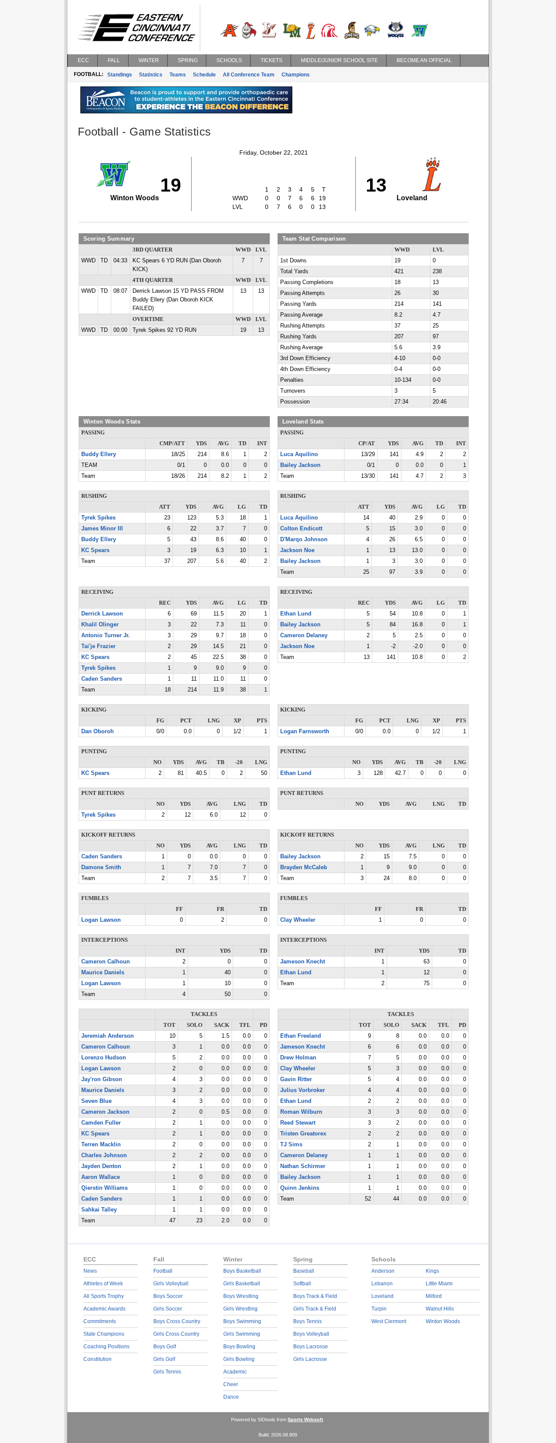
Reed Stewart (297, 1123)
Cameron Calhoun (105, 962)
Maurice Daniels (102, 973)
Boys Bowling (239, 1347)
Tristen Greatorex (303, 1134)
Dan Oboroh (97, 731)
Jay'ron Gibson (101, 1079)
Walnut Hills (440, 1309)
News (90, 1271)
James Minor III (102, 529)
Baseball (303, 1271)
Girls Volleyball (171, 1284)
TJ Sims (291, 1145)
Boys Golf (164, 1347)
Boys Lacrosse (310, 1347)
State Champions (103, 1334)
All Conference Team (249, 75)
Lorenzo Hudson (103, 1058)
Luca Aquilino (299, 454)
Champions (295, 75)
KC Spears (95, 550)
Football (162, 1271)
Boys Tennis (307, 1321)
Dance (231, 1397)
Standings (119, 75)
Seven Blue (96, 1101)
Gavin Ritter (296, 1079)
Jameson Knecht (302, 962)
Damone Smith (101, 867)
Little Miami (439, 1284)
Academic (235, 1372)
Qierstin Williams (104, 1188)
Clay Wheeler (297, 920)
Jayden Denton (101, 1166)
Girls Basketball (241, 1284)
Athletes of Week (103, 1284)
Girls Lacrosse (310, 1359)
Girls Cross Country (176, 1334)
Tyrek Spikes (98, 518)
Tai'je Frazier (98, 646)
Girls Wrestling (240, 1309)
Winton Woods (443, 1321)
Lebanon (382, 1284)
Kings (432, 1271)
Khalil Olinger (100, 625)
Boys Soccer (168, 1296)
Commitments (99, 1321)
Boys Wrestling (240, 1296)
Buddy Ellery (98, 454)
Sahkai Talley (99, 1210)
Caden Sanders (101, 679)
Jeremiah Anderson (107, 1036)
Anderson (382, 1271)
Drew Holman (298, 1058)
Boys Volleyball (311, 1334)
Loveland (382, 1296)
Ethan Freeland (300, 1036)
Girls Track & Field (314, 1309)
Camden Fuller (101, 1123)
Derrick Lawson (102, 614)
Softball (302, 1284)
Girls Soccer (167, 1309)
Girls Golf (164, 1359)
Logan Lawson (101, 920)
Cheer (230, 1384)
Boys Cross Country (176, 1321)
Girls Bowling (239, 1359)
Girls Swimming (241, 1334)
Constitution (97, 1359)
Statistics (150, 75)
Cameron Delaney (304, 635)
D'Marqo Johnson (304, 539)
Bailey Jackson (300, 465)
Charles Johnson (104, 1155)
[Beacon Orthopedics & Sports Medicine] (186, 111)
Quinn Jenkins (299, 1188)
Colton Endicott (301, 529)
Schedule (204, 75)
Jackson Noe (297, 550)
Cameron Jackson (105, 1112)
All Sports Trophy (103, 1296)
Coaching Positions (106, 1347)
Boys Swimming (242, 1321)
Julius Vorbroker (302, 1090)
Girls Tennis (167, 1372)
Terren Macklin (101, 1145)
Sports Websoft (305, 1419)
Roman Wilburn (301, 1112)
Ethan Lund (295, 614)
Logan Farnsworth (304, 731)
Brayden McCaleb (303, 867)
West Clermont (388, 1321)
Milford (434, 1296)
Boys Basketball (242, 1271)
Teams (177, 75)
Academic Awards (104, 1309)
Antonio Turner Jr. (105, 635)
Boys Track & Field (315, 1296)
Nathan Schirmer (302, 1166)
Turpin (379, 1309)
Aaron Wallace (100, 1177)
